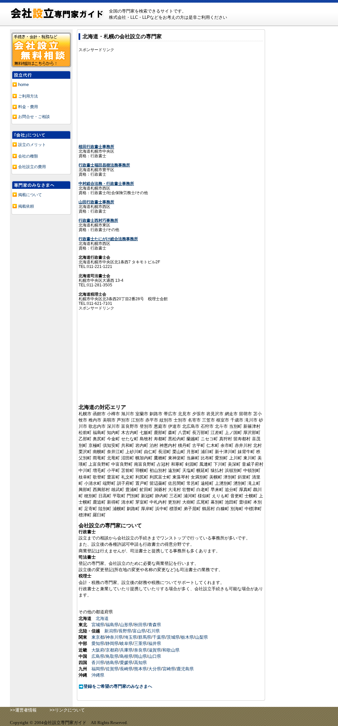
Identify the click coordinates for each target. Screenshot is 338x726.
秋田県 (140, 624)
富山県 (139, 630)
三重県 (140, 643)
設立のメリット (32, 144)
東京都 (97, 637)
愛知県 (97, 643)
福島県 (112, 624)
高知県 (140, 662)
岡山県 (140, 656)
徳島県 (112, 662)
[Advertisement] (134, 98)
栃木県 (187, 637)
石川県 (153, 630)
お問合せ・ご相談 (34, 116)
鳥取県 (112, 656)
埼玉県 (130, 637)
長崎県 (126, 668)
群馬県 (144, 637)
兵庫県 (126, 650)
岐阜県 (126, 643)
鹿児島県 (185, 668)
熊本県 (140, 668)
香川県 (97, 662)
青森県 (154, 624)
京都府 (112, 650)
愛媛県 (126, 662)
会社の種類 (28, 156)
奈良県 (140, 650)
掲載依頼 (26, 206)
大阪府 (97, 650)
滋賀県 (154, 650)
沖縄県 (97, 675)
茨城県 (173, 637)
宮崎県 (168, 668)
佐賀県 (112, 668)
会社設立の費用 (32, 166)
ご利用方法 (28, 96)
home (23, 84)
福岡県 (97, 668)
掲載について (30, 194)
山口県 (154, 656)
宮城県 (97, 624)
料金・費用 (28, 106)
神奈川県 (114, 637)
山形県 (126, 624)
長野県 (124, 630)
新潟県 (110, 630)
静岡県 (112, 643)
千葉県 (158, 637)
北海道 (102, 618)
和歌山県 (171, 650)
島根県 (126, 656)
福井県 (154, 643)
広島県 (97, 656)
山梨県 (201, 637)
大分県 (154, 668)
